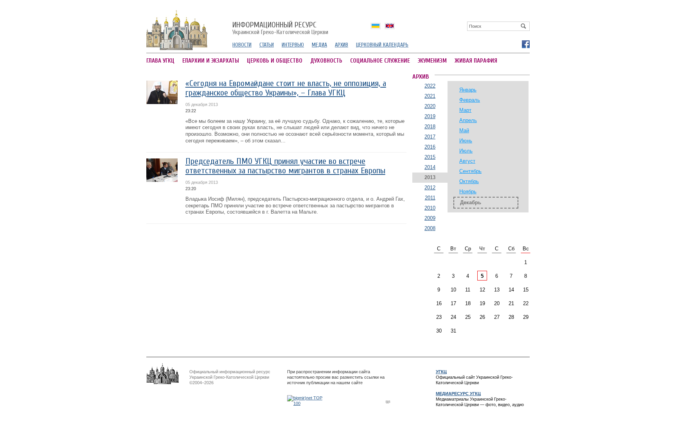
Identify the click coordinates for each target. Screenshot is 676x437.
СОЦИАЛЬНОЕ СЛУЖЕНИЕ (380, 61)
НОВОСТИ (242, 44)
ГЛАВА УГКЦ (160, 61)
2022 (429, 86)
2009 (429, 218)
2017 (429, 137)
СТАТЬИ (266, 44)
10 (453, 290)
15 (526, 290)
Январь (467, 90)
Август (467, 161)
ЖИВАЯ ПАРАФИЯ (476, 61)
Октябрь (469, 181)
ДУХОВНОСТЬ (326, 61)
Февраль (469, 100)
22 (526, 303)
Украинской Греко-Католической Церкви (280, 29)
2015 (429, 157)
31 (453, 331)
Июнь (465, 141)
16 (439, 303)
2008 (429, 228)
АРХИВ (341, 44)
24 (453, 317)
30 (439, 331)
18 (468, 303)
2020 (429, 106)
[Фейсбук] (525, 44)
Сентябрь (470, 171)
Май (464, 130)
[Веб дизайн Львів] (389, 401)
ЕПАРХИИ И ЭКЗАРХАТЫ (210, 61)
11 (467, 290)
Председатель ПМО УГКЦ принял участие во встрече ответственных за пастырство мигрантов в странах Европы (285, 166)
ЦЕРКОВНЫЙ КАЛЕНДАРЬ (382, 44)
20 (497, 303)
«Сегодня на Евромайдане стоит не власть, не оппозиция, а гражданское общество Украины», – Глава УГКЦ (285, 88)
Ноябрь (467, 191)
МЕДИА (319, 44)
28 (511, 317)
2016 (429, 147)
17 (453, 303)
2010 (429, 208)
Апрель (468, 120)
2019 (429, 116)
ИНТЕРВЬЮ (293, 44)
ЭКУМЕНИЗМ (432, 61)
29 (526, 317)
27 (497, 317)
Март (465, 110)
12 (482, 290)
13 (497, 290)
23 (439, 317)
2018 (429, 126)
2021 (429, 96)
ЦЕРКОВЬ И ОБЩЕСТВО (274, 61)
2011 (430, 198)
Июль (466, 151)
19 (482, 303)
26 (482, 317)
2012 (429, 188)
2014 (429, 167)
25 (468, 317)
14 (511, 290)
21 (511, 303)
